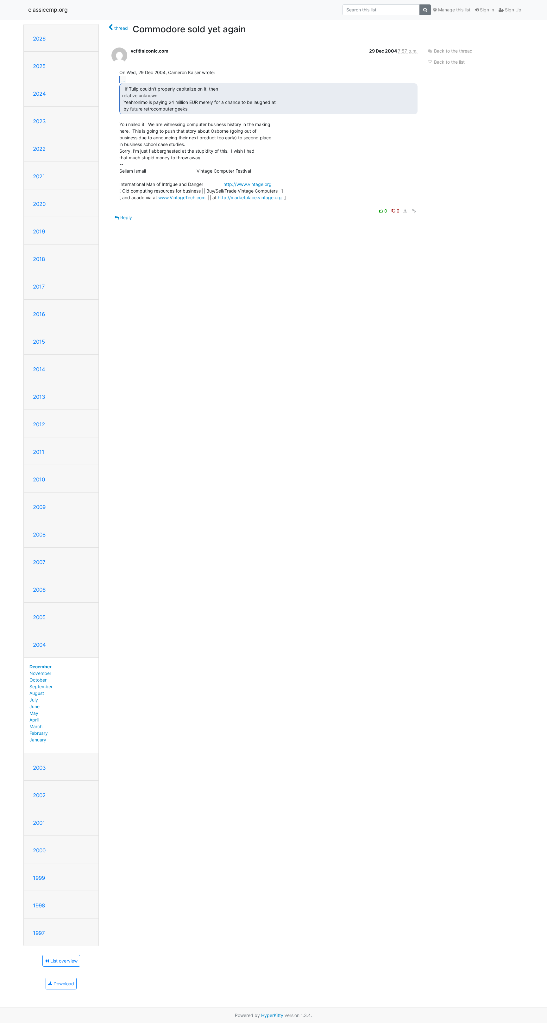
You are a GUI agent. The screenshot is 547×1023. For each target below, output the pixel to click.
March (35, 726)
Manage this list (453, 9)
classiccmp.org (48, 9)
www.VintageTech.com (181, 197)
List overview (63, 960)
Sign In (486, 9)
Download (63, 983)
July (33, 699)
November (40, 673)
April (34, 719)
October (38, 680)
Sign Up (512, 9)
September (41, 686)
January (37, 739)
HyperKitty (272, 1015)
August (36, 693)
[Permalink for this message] (414, 211)
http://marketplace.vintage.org (250, 197)
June (34, 706)
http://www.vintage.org (247, 184)
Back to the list (449, 62)
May (33, 713)
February (38, 733)
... (123, 79)
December (40, 666)
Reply (125, 217)
